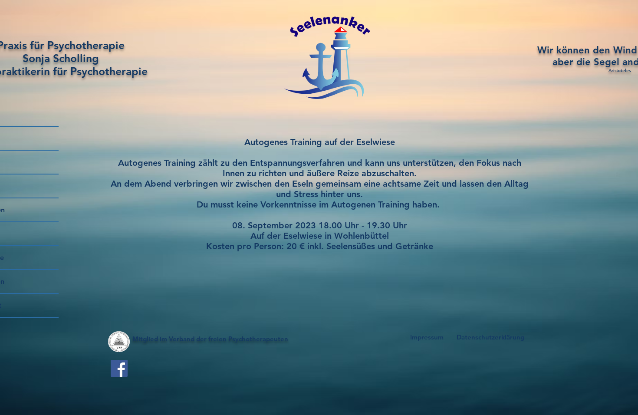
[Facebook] (119, 368)
